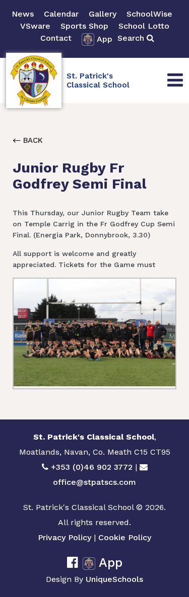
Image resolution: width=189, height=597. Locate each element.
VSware (35, 26)
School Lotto (143, 26)
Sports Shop (84, 26)
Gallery (102, 14)
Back (32, 140)
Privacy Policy (64, 537)
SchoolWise (149, 14)
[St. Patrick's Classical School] (33, 80)
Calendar (61, 14)
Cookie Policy (124, 537)
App (104, 39)
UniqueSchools (114, 579)
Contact (56, 38)
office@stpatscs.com (94, 482)
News (23, 14)
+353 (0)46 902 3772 (92, 467)
